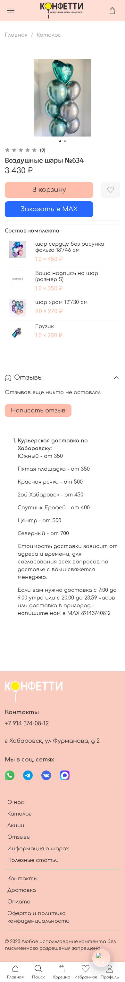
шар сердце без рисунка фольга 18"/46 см (69, 247)
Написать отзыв (38, 410)
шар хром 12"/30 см (61, 302)
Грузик (44, 326)
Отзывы (18, 837)
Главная (16, 35)
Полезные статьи (33, 860)
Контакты (22, 879)
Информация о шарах (38, 849)
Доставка (21, 890)
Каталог (49, 35)
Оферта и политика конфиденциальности (38, 917)
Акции (15, 825)
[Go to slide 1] (60, 141)
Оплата (18, 902)
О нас (15, 802)
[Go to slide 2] (65, 141)
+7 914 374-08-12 (27, 723)
